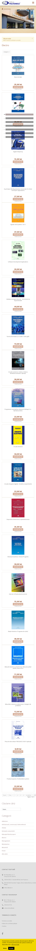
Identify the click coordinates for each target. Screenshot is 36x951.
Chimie (4, 828)
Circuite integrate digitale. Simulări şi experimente (18, 484)
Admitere (5, 821)
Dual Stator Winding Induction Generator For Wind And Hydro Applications (18, 189)
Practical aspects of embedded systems (18, 779)
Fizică (3, 851)
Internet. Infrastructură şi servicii (18, 594)
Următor (28, 795)
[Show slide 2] (19, 118)
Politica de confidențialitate (9, 923)
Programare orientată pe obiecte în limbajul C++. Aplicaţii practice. (18, 410)
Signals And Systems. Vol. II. (18, 224)
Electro (4, 837)
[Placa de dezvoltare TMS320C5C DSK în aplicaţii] (18, 730)
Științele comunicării (8, 831)
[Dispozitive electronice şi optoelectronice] (18, 508)
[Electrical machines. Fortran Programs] (18, 545)
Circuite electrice (18, 446)
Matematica (5, 844)
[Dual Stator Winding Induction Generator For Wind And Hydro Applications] (18, 177)
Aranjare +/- (7, 52)
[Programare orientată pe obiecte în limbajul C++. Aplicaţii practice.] (18, 397)
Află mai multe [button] (15, 944)
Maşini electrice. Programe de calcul (18, 631)
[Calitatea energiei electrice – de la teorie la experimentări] (18, 287)
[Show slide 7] (19, 137)
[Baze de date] (18, 65)
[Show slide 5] (19, 129)
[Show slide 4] (19, 126)
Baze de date (18, 77)
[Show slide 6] (19, 133)
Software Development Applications (18, 262)
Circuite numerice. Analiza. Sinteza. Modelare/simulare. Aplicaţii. (18, 372)
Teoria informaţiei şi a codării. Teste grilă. (18, 336)
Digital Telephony (18, 152)
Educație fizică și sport (9, 834)
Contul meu (7, 9)
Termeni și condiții (7, 921)
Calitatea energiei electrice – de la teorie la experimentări (18, 299)
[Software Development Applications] (18, 250)
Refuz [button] (5, 948)
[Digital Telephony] (18, 140)
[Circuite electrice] (18, 435)
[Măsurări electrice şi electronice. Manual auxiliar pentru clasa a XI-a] (18, 655)
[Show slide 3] (19, 122)
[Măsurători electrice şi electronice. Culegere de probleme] (18, 692)
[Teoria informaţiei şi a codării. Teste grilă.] (18, 325)
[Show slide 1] (19, 114)
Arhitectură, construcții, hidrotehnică (14, 824)
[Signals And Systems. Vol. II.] (18, 213)
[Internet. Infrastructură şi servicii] (18, 582)
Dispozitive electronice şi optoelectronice (18, 519)
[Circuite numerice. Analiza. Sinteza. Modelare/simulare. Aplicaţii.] (18, 360)
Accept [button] (11, 948)
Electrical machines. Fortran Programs (18, 557)
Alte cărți (5, 854)
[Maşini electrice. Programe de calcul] (18, 620)
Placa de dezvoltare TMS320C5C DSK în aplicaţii (18, 741)
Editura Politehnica (11, 3)
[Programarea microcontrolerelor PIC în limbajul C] (18, 103)
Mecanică (5, 847)
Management (6, 841)
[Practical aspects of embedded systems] (18, 767)
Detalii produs (18, 89)
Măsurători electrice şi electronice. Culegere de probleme (18, 704)
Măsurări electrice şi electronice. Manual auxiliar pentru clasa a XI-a (18, 667)
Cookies (4, 926)
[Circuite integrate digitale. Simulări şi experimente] (18, 472)
